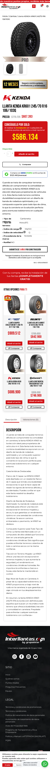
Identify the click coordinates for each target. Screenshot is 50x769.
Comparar (26, 164)
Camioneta (25, 219)
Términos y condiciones (15, 711)
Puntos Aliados (12, 683)
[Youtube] (35, 656)
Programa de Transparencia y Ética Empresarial (21, 731)
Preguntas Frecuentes (15, 687)
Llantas (13, 16)
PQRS (8, 740)
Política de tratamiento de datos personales (25, 715)
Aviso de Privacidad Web (16, 726)
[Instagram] (14, 656)
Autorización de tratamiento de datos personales (22, 720)
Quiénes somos (12, 679)
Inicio (5, 16)
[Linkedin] (28, 656)
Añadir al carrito (26, 154)
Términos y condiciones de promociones (23, 707)
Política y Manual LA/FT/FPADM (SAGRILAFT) (25, 736)
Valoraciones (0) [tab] (30, 419)
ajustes (22, 761)
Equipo (8, 691)
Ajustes (18, 765)
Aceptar (7, 765)
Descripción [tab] (11, 419)
